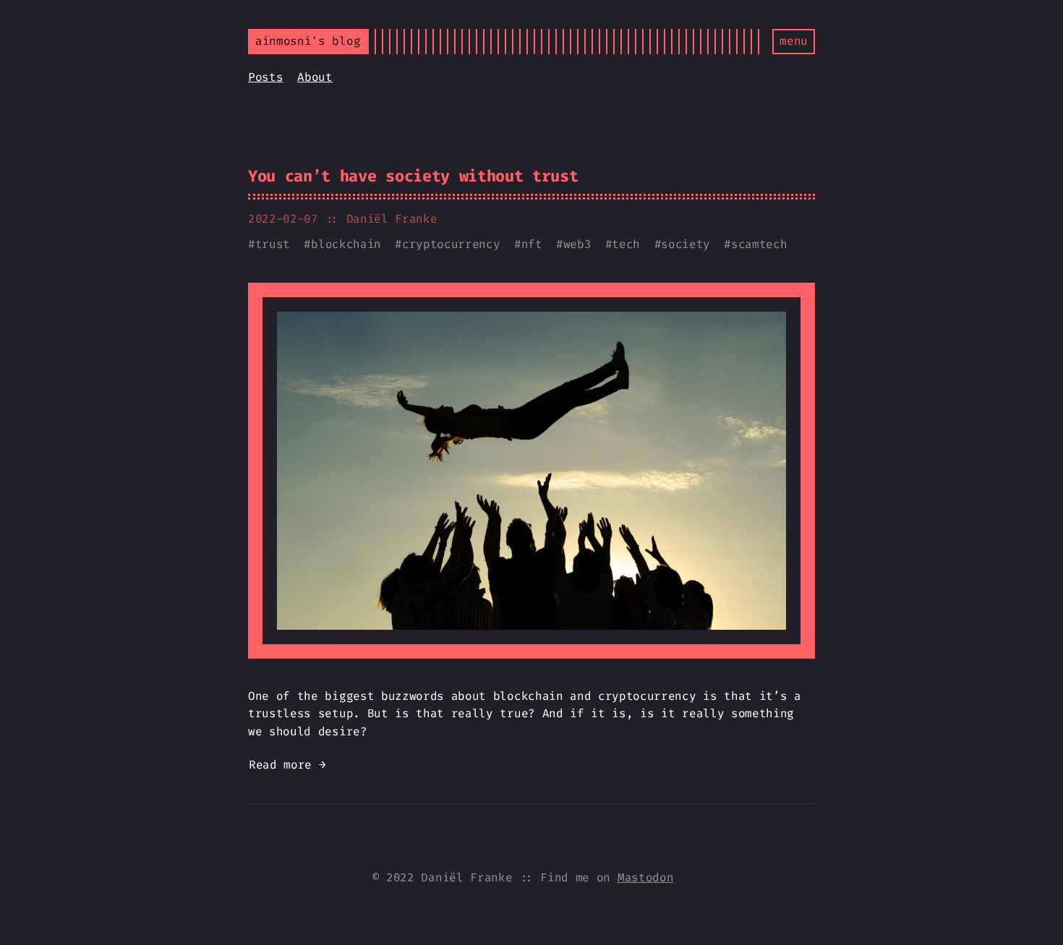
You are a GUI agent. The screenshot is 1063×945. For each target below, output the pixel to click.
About (314, 77)
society (685, 244)
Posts (265, 77)
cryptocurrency (451, 244)
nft (531, 244)
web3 (577, 244)
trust (272, 244)
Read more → (287, 764)
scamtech (759, 244)
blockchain (346, 244)
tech (626, 244)
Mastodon (645, 877)
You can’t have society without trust (413, 176)
